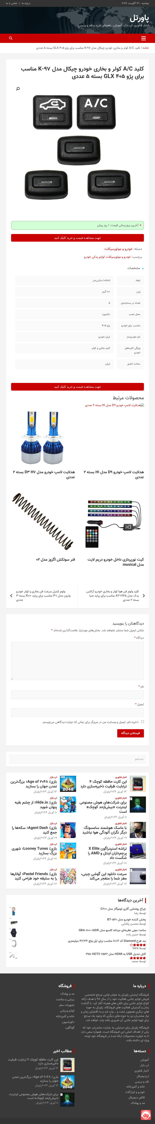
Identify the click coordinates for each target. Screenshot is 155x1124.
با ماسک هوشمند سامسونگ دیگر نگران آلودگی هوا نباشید (104, 830)
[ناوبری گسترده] (143, 38)
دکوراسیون (68, 1022)
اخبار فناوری (121, 777)
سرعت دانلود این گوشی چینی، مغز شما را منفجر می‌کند (104, 876)
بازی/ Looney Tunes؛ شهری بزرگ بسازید (34, 851)
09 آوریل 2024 (118, 838)
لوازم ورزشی (67, 1011)
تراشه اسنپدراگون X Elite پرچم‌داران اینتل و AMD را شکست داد (107, 853)
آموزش (144, 1060)
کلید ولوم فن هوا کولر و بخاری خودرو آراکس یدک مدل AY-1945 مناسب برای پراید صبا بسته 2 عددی (112, 595)
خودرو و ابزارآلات (135, 1092)
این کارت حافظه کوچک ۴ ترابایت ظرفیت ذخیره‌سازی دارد (104, 784)
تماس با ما (11, 3)
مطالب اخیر (62, 1051)
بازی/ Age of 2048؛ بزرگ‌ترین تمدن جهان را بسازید (33, 784)
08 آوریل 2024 (118, 863)
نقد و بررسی (142, 1082)
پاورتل (139, 18)
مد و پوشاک (67, 994)
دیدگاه (139, 638)
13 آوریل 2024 (118, 792)
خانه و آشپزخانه (65, 1016)
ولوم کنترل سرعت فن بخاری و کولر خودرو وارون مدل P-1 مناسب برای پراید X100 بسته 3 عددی (43, 595)
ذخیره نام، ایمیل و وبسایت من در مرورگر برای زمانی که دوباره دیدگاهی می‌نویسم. (90, 722)
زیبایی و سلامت (65, 999)
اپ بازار (53, 777)
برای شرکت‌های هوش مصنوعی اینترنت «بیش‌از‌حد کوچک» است (103, 807)
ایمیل (139, 704)
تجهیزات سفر (66, 1005)
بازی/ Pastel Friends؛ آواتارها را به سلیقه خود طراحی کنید (33, 876)
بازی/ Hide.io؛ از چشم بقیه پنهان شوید (36, 805)
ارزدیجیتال (143, 1076)
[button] (17, 89)
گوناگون (69, 1028)
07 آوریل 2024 (118, 884)
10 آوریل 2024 (119, 817)
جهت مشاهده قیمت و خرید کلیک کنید (77, 237)
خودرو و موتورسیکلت (118, 249)
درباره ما (26, 3)
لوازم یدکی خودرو (94, 257)
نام (141, 687)
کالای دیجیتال (137, 1098)
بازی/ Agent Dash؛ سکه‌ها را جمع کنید (34, 830)
